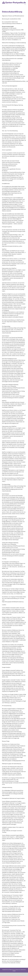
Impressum (18, 969)
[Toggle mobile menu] (25, 4)
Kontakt (14, 970)
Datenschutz (23, 969)
